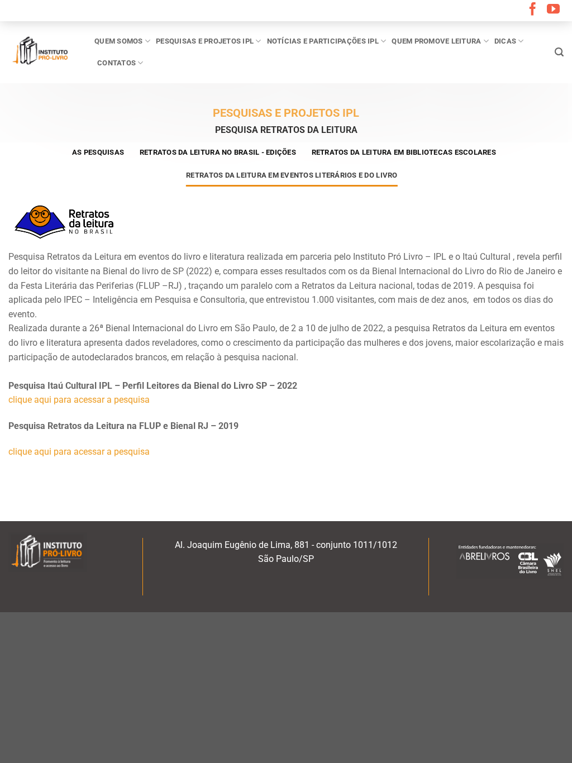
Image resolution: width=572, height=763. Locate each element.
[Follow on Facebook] (532, 10)
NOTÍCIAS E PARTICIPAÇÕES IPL (323, 41)
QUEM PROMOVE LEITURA (436, 41)
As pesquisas (98, 152)
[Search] (559, 52)
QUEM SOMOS (118, 41)
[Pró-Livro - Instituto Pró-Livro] (43, 52)
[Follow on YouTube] (553, 10)
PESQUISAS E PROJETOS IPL (205, 41)
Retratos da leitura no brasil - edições (218, 152)
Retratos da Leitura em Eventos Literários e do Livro (291, 175)
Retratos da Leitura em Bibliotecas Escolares (404, 152)
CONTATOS (116, 63)
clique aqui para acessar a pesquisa (79, 399)
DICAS (505, 41)
